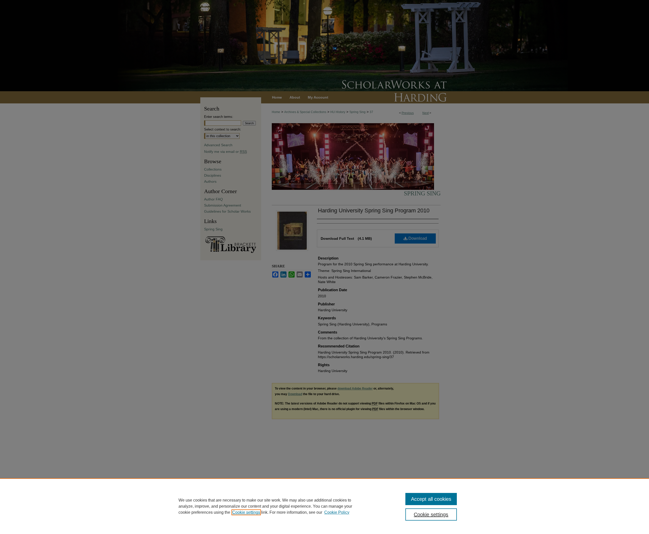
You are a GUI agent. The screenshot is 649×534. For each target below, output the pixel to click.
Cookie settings (246, 512)
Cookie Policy (336, 512)
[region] (324, 506)
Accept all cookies (431, 499)
